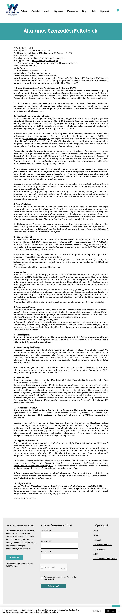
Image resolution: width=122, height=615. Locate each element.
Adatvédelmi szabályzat (49, 612)
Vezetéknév (46, 530)
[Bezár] (119, 611)
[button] (40, 10)
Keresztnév (46, 541)
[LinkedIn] (14, 8)
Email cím (45, 552)
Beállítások (97, 611)
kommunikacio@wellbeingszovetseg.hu (59, 63)
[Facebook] (14, 12)
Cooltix (17, 161)
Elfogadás (110, 611)
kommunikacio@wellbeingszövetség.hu (33, 465)
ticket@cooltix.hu (54, 244)
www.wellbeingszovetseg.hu (45, 60)
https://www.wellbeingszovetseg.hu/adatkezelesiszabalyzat (74, 395)
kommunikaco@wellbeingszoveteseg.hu (45, 58)
